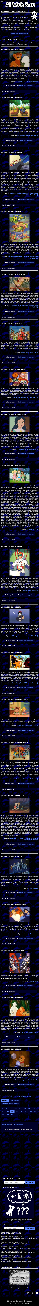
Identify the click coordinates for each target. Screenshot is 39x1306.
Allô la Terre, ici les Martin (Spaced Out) (25, 397)
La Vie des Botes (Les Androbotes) (27, 779)
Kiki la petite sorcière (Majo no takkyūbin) (25, 636)
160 (17, 1111)
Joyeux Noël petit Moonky (30, 1080)
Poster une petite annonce (19, 33)
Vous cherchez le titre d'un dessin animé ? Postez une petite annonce (19, 1220)
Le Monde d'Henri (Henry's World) (27, 725)
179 (3, 1115)
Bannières (18, 1304)
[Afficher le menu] (2, 2)
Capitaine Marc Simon (31, 934)
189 (8, 1115)
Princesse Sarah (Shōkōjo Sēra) (28, 449)
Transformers (34, 981)
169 (35, 1111)
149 (25, 1108)
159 (12, 1111)
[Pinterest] (32, 1293)
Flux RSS (25, 1304)
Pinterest (19, 1301)
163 (31, 1111)
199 (12, 1115)
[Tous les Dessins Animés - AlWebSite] (20, 8)
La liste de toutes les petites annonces (19, 1096)
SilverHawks (34, 888)
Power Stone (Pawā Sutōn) (29, 352)
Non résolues (15, 1100)
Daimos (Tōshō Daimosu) (30, 590)
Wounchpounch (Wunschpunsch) (27, 135)
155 (29, 1108)
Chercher (31, 1182)
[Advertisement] (19, 1156)
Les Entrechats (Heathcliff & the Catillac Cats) (24, 683)
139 (20, 1108)
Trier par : (5, 1100)
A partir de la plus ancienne (10, 1103)
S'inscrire (31, 1228)
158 (8, 1111)
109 (6, 1108)
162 (26, 1111)
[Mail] (36, 1293)
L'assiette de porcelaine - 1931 (19, 1288)
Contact (12, 1304)
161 (21, 1111)
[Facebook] (28, 1293)
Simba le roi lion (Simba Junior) (28, 81)
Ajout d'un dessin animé (15, 1236)
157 (3, 1111)
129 (15, 1108)
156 (34, 1108)
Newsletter (28, 1301)
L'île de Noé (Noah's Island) (29, 1032)
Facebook (11, 1301)
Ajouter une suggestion (25, 85)
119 (11, 1108)
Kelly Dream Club (32, 529)
